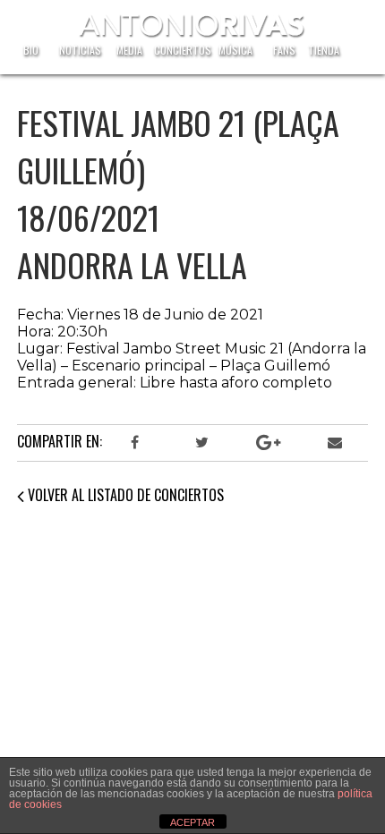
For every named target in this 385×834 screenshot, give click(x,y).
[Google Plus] (268, 443)
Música (235, 49)
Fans (284, 49)
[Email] (335, 443)
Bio (30, 49)
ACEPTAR (192, 822)
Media (129, 49)
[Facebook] (135, 443)
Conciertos (182, 49)
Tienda (323, 49)
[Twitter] (201, 443)
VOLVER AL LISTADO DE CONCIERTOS (124, 495)
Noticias (80, 49)
